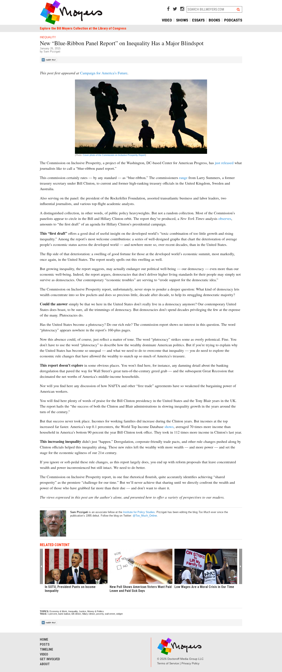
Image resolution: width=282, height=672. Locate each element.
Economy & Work (58, 611)
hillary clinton (88, 614)
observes (224, 218)
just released (224, 162)
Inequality (48, 37)
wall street (110, 614)
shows (169, 426)
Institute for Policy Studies (139, 512)
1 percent (52, 614)
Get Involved (50, 659)
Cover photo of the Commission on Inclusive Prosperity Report (113, 155)
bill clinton (76, 614)
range (183, 177)
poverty (100, 614)
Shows (182, 20)
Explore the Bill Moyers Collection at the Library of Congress (83, 28)
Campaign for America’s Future (103, 72)
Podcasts (233, 20)
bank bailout (64, 614)
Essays (198, 20)
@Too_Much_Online (145, 515)
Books (214, 20)
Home (44, 639)
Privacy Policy (190, 663)
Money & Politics (95, 611)
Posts (45, 644)
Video (167, 20)
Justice (82, 611)
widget (119, 614)
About (45, 664)
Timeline (46, 649)
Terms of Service (168, 663)
